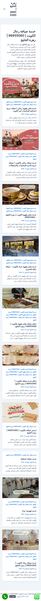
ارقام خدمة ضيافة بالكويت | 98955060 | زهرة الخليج (25, 382)
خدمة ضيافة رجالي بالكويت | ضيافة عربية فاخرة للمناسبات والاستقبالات (22, 164)
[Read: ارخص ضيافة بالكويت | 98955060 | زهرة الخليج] (20, 412)
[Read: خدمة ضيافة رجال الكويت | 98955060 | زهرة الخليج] (20, 540)
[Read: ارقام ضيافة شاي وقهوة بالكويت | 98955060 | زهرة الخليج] (20, 298)
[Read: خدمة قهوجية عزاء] (20, 488)
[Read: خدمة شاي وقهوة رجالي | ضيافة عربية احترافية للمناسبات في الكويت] (20, 88)
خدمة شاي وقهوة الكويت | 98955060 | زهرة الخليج (21, 102)
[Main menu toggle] (4, 9)
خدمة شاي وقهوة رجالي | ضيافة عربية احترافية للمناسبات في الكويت (21, 109)
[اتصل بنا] (5, 596)
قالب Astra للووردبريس (20, 596)
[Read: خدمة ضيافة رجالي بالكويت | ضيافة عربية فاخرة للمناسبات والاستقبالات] (20, 140)
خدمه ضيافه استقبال (28, 459)
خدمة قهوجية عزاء (29, 511)
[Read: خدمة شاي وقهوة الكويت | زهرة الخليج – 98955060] (20, 194)
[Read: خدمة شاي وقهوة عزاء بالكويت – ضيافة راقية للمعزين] (20, 246)
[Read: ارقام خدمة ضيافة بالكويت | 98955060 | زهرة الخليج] (20, 355)
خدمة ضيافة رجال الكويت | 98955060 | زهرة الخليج (21, 104)
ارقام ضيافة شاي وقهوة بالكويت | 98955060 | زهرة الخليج (23, 325)
